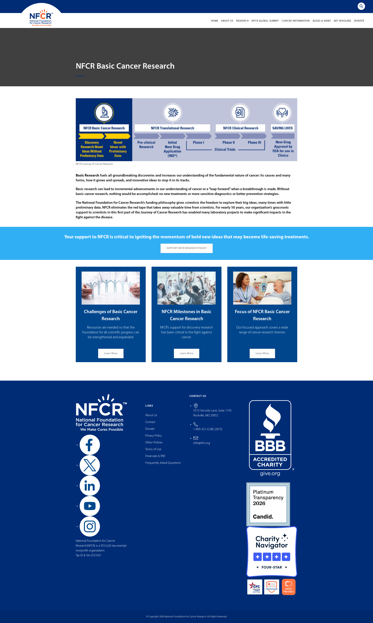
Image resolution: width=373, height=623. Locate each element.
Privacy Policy (153, 435)
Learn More (111, 353)
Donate (359, 21)
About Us (227, 21)
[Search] (361, 6)
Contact (150, 422)
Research (242, 21)
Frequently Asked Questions (163, 463)
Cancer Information (296, 21)
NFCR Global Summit (265, 21)
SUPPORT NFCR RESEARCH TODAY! (186, 248)
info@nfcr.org (201, 443)
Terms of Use (153, 449)
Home (214, 21)
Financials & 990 (155, 456)
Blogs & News (322, 21)
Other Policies (154, 442)
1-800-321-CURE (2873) (207, 429)
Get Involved (342, 21)
